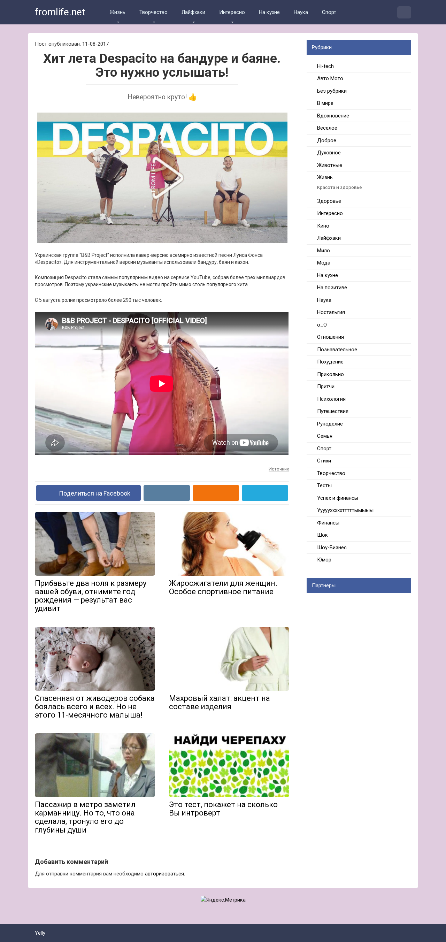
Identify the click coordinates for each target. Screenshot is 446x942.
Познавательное (337, 349)
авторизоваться (164, 874)
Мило (323, 250)
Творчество (153, 12)
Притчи (325, 386)
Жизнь (117, 12)
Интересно (232, 12)
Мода (323, 263)
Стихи (324, 461)
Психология (331, 399)
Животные (329, 165)
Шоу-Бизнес (332, 547)
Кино (323, 226)
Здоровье (329, 201)
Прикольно (330, 374)
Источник (279, 469)
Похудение (330, 362)
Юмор (324, 560)
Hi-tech (325, 66)
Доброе (326, 140)
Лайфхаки (193, 12)
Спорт (329, 12)
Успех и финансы (337, 498)
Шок (322, 535)
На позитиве (332, 287)
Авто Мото (330, 78)
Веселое (327, 128)
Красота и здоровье (339, 187)
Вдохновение (333, 116)
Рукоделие (330, 424)
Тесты (324, 485)
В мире (325, 103)
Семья (324, 436)
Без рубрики (332, 91)
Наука (301, 12)
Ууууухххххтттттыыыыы (345, 510)
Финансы (328, 523)
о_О (322, 325)
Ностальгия (331, 312)
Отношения (330, 337)
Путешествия (332, 411)
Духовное (329, 153)
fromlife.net (60, 12)
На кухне (269, 12)
